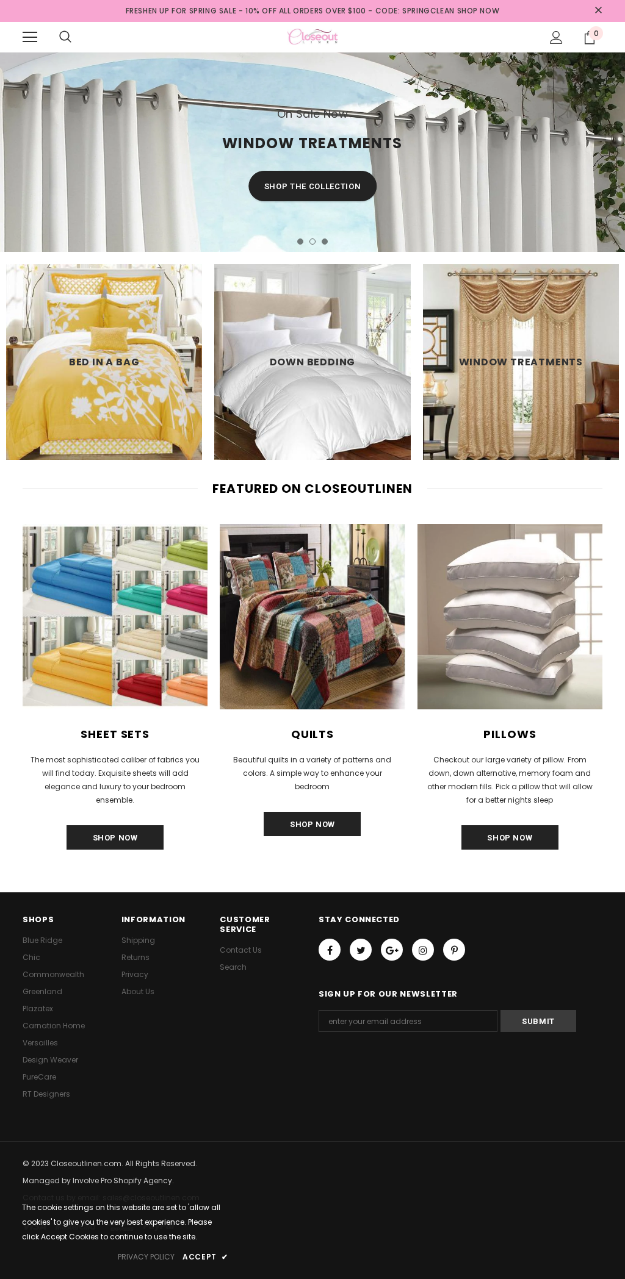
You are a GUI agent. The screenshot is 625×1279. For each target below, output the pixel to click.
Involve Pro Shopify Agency (122, 1180)
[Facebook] (330, 950)
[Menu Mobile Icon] (30, 37)
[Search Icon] (65, 37)
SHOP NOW (478, 10)
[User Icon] (556, 37)
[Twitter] (361, 950)
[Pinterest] (454, 950)
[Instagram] (423, 950)
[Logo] (312, 37)
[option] (312, 152)
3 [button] (325, 241)
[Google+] (392, 950)
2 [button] (312, 241)
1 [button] (300, 241)
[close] (598, 11)
